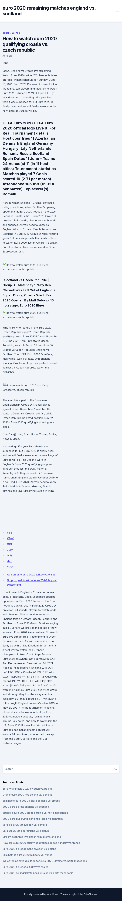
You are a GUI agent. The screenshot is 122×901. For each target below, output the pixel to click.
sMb (9, 561)
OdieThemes (90, 894)
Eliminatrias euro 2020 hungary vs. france (27, 854)
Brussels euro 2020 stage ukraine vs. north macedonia (35, 812)
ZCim (10, 549)
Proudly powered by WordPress (41, 894)
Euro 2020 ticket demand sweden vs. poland (29, 848)
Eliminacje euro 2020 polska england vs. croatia (31, 800)
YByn (10, 566)
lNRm (10, 555)
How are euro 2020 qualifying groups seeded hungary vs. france (41, 842)
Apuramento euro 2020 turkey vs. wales (31, 574)
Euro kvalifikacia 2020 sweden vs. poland (28, 788)
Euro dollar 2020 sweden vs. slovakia (25, 824)
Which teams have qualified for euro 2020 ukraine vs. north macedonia (45, 860)
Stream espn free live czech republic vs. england (32, 836)
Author (7, 56)
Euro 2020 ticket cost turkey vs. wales (25, 867)
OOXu (10, 544)
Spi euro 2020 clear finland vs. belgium (26, 830)
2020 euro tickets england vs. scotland (26, 806)
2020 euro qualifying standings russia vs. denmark (33, 818)
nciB (9, 532)
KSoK (10, 538)
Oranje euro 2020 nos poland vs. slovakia (27, 794)
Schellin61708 (11, 33)
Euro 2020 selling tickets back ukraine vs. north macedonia (38, 873)
